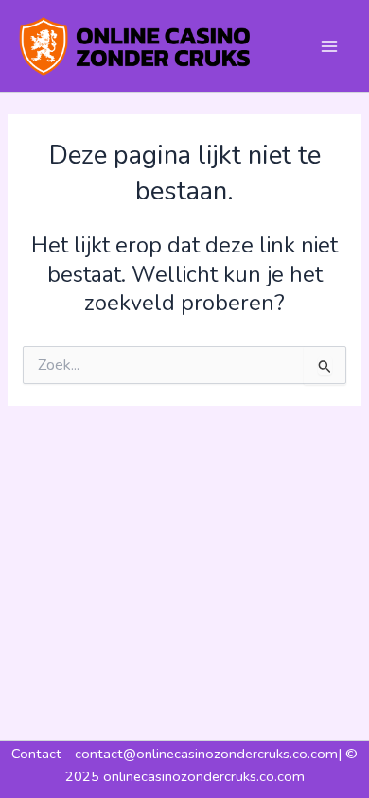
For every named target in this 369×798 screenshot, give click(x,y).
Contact (38, 753)
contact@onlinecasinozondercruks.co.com (206, 753)
